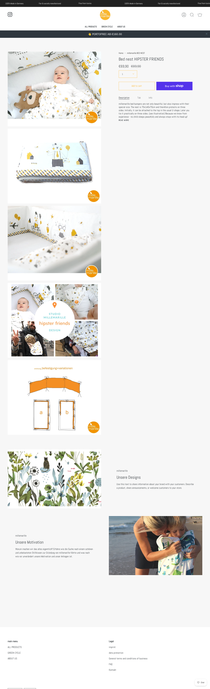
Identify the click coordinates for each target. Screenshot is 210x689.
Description (124, 97)
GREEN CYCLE (14, 652)
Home (121, 53)
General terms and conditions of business (128, 658)
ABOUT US (12, 658)
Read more (124, 120)
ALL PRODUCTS (15, 647)
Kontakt (112, 669)
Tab (139, 97)
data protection (116, 652)
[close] (206, 34)
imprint (112, 647)
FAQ (111, 664)
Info (150, 97)
